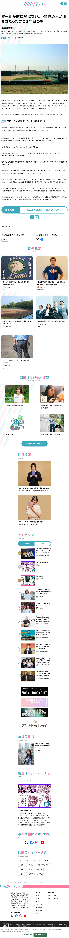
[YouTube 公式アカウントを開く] (25, 915)
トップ (4, 882)
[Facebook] (32, 842)
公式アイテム (39, 914)
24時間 (26, 544)
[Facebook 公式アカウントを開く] (16, 915)
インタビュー (39, 899)
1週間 (42, 544)
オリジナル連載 (52, 896)
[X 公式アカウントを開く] (12, 915)
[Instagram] (37, 842)
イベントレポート (40, 905)
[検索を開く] (62, 3)
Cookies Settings (26, 934)
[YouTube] (42, 842)
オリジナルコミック (53, 899)
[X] (26, 842)
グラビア (38, 902)
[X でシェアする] (37, 239)
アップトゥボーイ (40, 911)
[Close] (66, 929)
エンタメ (38, 896)
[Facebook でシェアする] (41, 239)
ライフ (4, 38)
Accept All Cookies (40, 934)
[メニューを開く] (65, 3)
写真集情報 (39, 908)
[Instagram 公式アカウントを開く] (20, 915)
